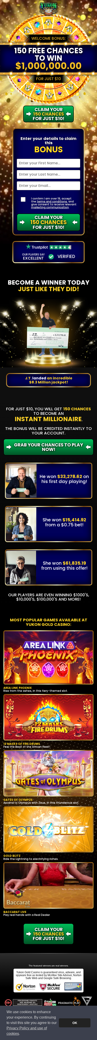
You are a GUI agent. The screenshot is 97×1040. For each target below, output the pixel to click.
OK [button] (74, 1023)
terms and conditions (52, 201)
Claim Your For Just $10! (48, 222)
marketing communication (50, 207)
